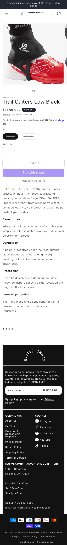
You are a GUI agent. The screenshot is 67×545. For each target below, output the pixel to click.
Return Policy (13, 447)
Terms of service (25, 542)
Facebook (46, 427)
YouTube (45, 439)
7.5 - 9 (12, 137)
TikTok (44, 445)
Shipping (6, 114)
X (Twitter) (46, 433)
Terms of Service (15, 457)
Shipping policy (45, 542)
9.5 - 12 (30, 137)
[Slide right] (41, 91)
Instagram (46, 421)
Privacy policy (48, 536)
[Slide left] (26, 91)
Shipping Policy (14, 452)
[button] (7, 13)
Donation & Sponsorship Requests (12, 434)
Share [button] (9, 328)
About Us (10, 420)
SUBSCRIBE (50, 390)
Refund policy (30, 536)
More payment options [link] (33, 180)
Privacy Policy (14, 441)
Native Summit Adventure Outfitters (32, 532)
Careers (10, 425)
